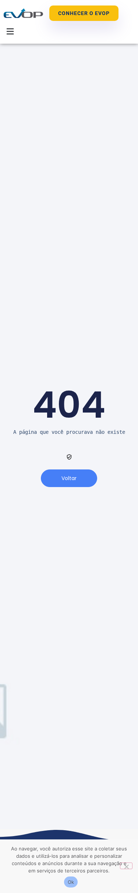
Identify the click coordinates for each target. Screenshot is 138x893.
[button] (10, 31)
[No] (126, 866)
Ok (71, 882)
